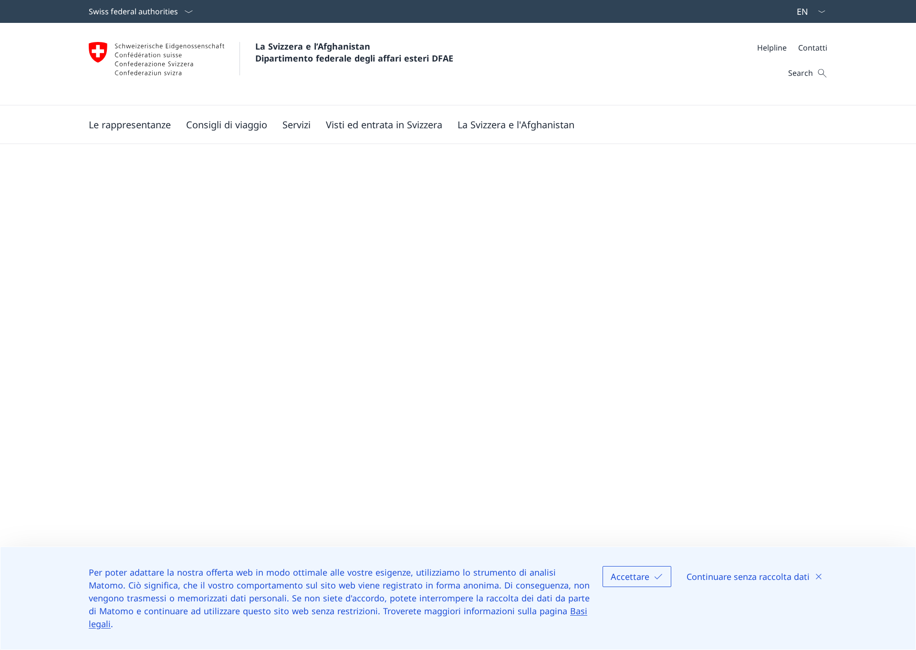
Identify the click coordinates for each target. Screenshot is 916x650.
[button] (226, 124)
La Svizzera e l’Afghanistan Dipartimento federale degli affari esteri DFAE (354, 52)
